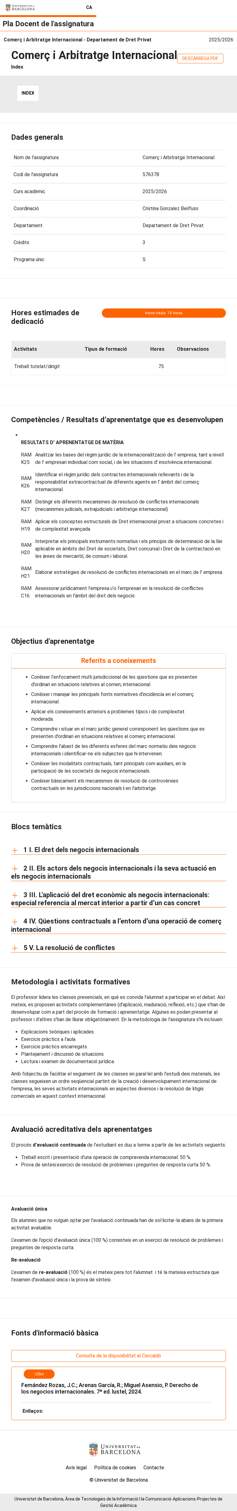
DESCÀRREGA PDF (200, 58)
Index (28, 93)
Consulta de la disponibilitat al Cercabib (118, 1356)
